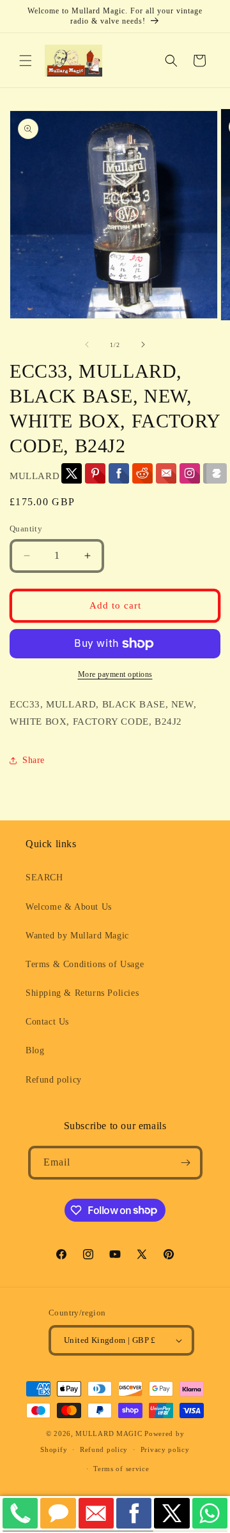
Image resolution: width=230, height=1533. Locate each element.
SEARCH (44, 877)
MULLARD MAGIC (108, 1433)
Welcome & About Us (69, 907)
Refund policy (54, 1080)
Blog (35, 1050)
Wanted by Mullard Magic (77, 935)
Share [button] (33, 760)
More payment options (115, 674)
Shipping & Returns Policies (82, 993)
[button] (26, 61)
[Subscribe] (186, 1163)
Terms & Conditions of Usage (85, 964)
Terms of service (121, 1468)
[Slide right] (143, 344)
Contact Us (47, 1021)
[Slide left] (87, 344)
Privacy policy (165, 1449)
